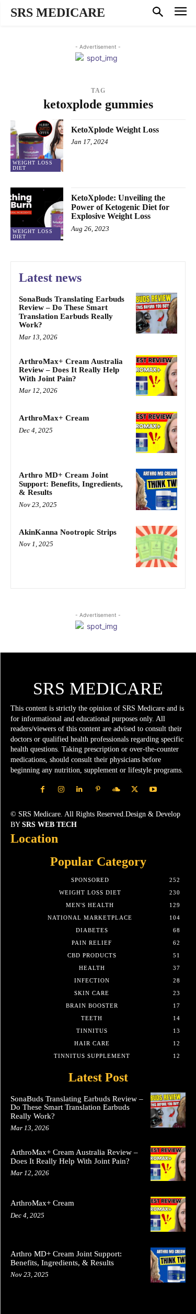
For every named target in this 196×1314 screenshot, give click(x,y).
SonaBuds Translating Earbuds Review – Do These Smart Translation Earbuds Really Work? (71, 312)
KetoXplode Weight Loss (115, 129)
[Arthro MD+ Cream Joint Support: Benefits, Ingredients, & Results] (156, 489)
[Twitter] (134, 789)
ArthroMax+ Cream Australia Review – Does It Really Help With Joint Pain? (71, 370)
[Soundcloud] (116, 789)
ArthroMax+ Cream (54, 418)
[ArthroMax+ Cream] (156, 432)
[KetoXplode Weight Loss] (36, 145)
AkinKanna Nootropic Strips (68, 532)
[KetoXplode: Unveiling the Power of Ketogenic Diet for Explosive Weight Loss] (36, 213)
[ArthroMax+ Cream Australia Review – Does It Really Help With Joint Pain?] (156, 375)
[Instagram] (61, 789)
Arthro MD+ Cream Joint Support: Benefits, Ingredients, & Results (71, 483)
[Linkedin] (79, 789)
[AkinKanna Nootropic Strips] (156, 546)
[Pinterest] (98, 789)
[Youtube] (152, 789)
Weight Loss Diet (33, 165)
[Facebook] (42, 789)
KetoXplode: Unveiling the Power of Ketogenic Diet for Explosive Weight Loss (120, 206)
